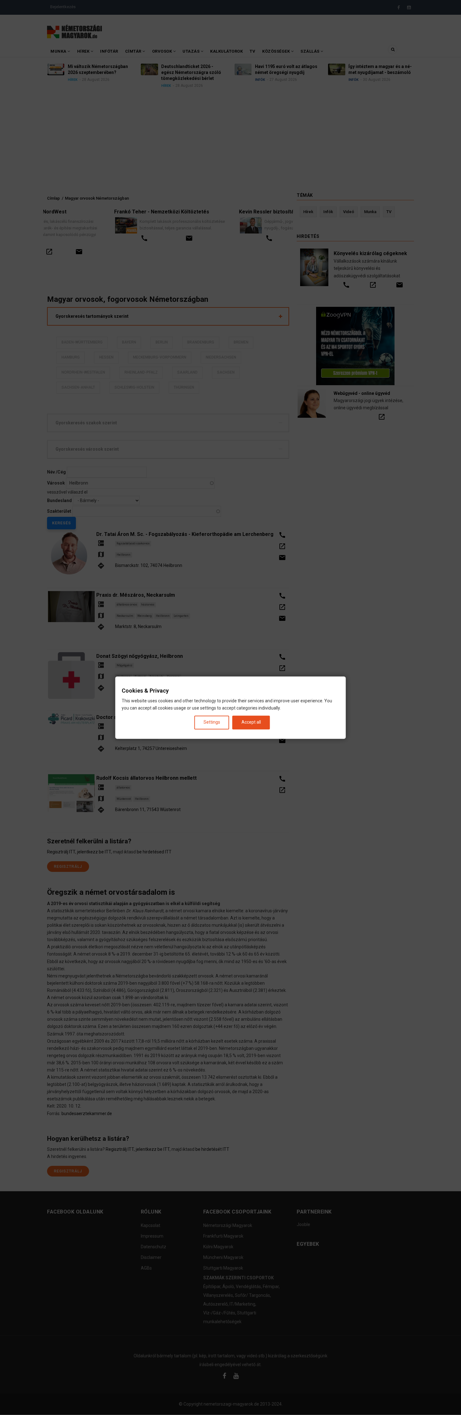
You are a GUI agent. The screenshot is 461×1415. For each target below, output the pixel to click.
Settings (212, 722)
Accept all (251, 722)
